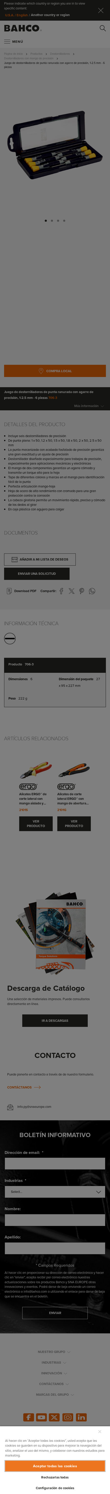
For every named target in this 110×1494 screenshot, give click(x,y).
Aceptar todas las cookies (55, 1466)
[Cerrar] (99, 1431)
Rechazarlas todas (55, 1477)
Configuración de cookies (55, 1488)
